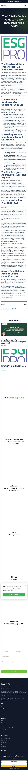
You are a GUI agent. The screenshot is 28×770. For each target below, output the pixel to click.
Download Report (13, 765)
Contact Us (3, 746)
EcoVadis (3, 724)
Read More (4, 345)
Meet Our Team (4, 740)
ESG (5, 683)
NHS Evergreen (4, 729)
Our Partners (4, 742)
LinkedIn (14, 621)
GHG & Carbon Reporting (7, 727)
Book (2, 713)
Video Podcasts (4, 715)
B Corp (3, 720)
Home (2, 706)
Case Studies (4, 710)
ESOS (2, 731)
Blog (2, 744)
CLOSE (24, 756)
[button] (25, 5)
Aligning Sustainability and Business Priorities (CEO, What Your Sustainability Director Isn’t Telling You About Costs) (13, 341)
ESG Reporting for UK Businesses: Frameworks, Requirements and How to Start (13, 366)
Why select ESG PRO (6, 738)
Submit (14, 671)
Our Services (4, 708)
